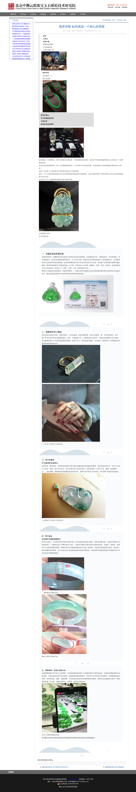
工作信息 (23, 14)
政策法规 (53, 14)
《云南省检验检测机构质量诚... (21, 39)
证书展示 (63, 14)
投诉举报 (124, 7)
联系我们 (73, 14)
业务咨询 (110, 7)
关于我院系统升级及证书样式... (21, 31)
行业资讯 (33, 14)
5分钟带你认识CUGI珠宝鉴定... (21, 56)
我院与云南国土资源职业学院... (21, 51)
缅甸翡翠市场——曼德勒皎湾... (21, 34)
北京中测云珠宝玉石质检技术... (21, 49)
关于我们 (83, 14)
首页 (113, 20)
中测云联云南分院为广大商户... (21, 41)
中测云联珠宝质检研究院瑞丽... (21, 44)
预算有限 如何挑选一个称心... (21, 26)
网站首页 (13, 14)
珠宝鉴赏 (43, 14)
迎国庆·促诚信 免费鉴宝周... (21, 54)
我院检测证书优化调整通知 (20, 29)
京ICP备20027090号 (73, 779)
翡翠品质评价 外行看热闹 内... (21, 24)
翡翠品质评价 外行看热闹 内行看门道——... (57, 767)
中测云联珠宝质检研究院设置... (21, 46)
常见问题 (117, 7)
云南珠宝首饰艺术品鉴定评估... (21, 36)
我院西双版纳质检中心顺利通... (21, 59)
